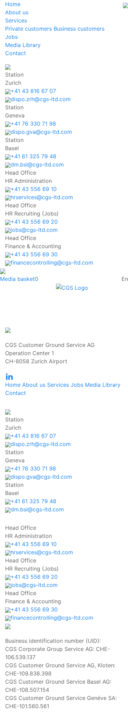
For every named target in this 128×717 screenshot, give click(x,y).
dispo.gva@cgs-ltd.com (41, 131)
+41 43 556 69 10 (34, 189)
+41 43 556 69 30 (34, 254)
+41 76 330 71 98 (33, 123)
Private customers (28, 28)
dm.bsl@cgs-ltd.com (37, 164)
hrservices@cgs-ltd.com (42, 197)
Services (16, 20)
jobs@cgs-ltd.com (34, 229)
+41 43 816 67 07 (33, 90)
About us (16, 12)
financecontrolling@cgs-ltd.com (52, 262)
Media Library (23, 45)
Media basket (19, 278)
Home (12, 4)
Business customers (79, 28)
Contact (15, 53)
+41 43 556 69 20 (34, 221)
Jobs (11, 36)
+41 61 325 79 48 (33, 156)
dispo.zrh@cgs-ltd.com (41, 99)
